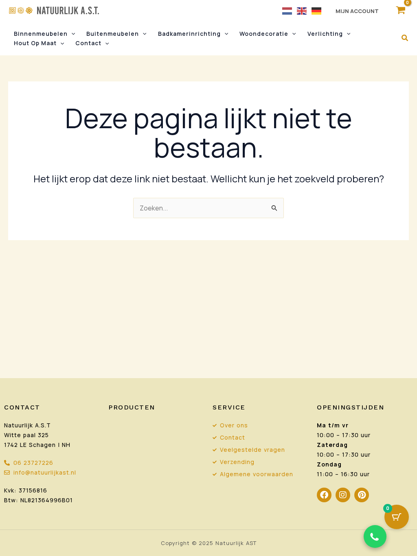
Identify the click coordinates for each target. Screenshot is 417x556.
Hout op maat (35, 43)
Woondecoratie (263, 33)
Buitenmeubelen (112, 33)
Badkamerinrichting (189, 33)
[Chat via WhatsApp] (375, 536)
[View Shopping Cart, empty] (400, 10)
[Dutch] (287, 10)
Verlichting (325, 33)
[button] (71, 34)
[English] (302, 10)
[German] (317, 10)
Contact (88, 43)
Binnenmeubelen (41, 33)
